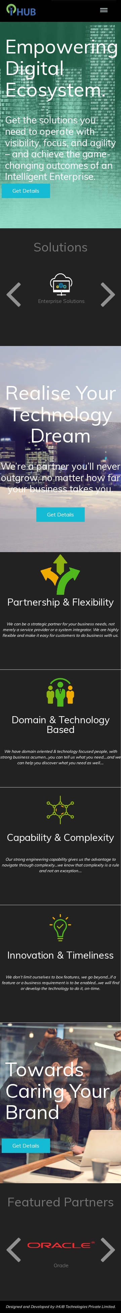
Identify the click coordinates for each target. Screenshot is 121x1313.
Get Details (25, 190)
